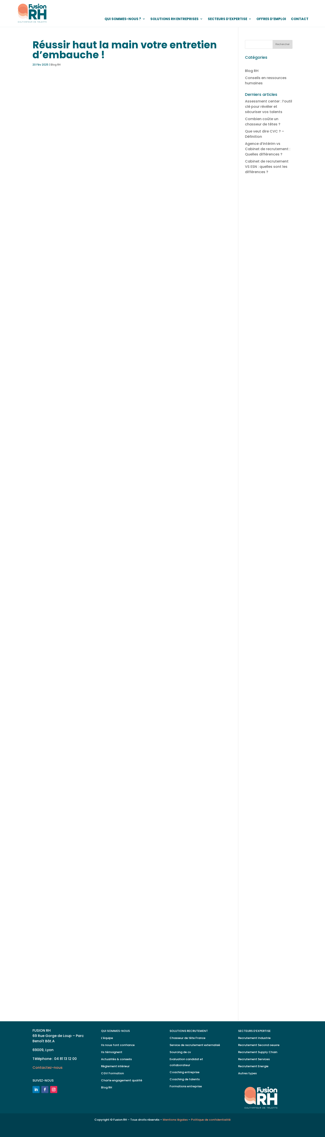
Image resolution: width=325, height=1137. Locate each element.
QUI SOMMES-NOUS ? (123, 19)
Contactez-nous (56, 990)
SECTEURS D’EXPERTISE (227, 19)
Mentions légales (175, 1120)
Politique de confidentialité (211, 1120)
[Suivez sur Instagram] (53, 1089)
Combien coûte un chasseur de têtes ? (262, 121)
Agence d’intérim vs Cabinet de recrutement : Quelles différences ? (267, 149)
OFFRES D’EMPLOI (271, 19)
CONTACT (299, 19)
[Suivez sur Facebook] (44, 1089)
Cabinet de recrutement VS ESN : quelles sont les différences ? (267, 166)
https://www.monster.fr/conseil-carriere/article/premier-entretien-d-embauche (103, 939)
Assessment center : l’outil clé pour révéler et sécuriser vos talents (268, 106)
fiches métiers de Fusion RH (106, 469)
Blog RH (56, 64)
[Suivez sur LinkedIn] (36, 1089)
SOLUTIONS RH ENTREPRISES (174, 19)
